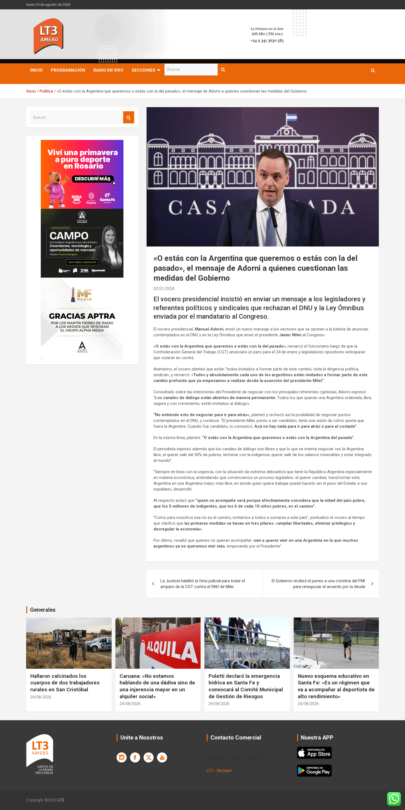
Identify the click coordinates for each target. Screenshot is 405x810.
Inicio (36, 70)
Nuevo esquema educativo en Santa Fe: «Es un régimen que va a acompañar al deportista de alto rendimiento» (336, 686)
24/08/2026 (40, 697)
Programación (68, 70)
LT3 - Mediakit (219, 770)
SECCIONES (143, 70)
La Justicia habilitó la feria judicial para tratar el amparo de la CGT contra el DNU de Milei (202, 583)
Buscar (223, 69)
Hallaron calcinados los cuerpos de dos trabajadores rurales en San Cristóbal (64, 683)
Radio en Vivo (108, 70)
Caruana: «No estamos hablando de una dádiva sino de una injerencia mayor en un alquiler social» (157, 686)
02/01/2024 (163, 288)
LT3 (61, 800)
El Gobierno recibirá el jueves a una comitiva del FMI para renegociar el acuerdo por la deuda (318, 583)
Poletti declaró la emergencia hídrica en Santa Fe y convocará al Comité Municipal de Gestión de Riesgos (246, 686)
